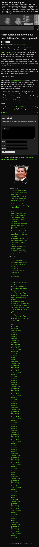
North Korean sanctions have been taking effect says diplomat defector (19, 38)
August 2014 (14, 490)
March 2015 (14, 476)
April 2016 (14, 451)
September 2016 (16, 442)
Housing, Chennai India (18, 233)
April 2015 (14, 474)
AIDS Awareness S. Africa (18, 213)
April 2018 (14, 405)
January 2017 (15, 434)
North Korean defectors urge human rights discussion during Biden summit (20, 206)
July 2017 (14, 422)
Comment (6, 128)
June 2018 (14, 401)
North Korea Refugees (13, 2)
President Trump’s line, (17, 80)
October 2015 (15, 463)
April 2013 (14, 520)
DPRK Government (25, 107)
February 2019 (15, 386)
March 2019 (14, 384)
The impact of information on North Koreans (19, 287)
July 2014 (14, 491)
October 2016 (15, 440)
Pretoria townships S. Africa (19, 240)
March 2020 (14, 361)
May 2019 (14, 380)
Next (35, 112)
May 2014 (14, 495)
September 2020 (16, 350)
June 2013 (14, 516)
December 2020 (15, 344)
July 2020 (14, 354)
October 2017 (15, 417)
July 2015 (14, 468)
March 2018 (14, 407)
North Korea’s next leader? (19, 190)
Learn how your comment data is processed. (17, 159)
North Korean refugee (9, 109)
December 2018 (15, 390)
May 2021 (14, 334)
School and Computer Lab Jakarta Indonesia (18, 247)
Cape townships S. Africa (18, 217)
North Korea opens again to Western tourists (19, 193)
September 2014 (16, 488)
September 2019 (16, 373)
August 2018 (14, 398)
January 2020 (15, 365)
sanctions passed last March (9, 52)
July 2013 (14, 514)
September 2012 (16, 534)
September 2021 (16, 331)
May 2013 (14, 518)
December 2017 (15, 413)
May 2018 (14, 403)
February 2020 (15, 363)
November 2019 (15, 369)
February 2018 (15, 409)
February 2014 (15, 501)
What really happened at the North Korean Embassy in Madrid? (20, 297)
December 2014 (15, 482)
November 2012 (15, 530)
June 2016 (14, 447)
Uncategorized (15, 276)
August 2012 (14, 536)
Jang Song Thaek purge (18, 264)
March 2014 (14, 499)
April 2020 (14, 359)
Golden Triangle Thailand (18, 231)
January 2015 (15, 480)
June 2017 (14, 424)
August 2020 (14, 352)
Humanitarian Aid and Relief (19, 262)
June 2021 (14, 332)
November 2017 (15, 415)
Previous (4, 112)
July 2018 (14, 399)
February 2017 (15, 432)
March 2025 (14, 329)
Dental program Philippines (19, 223)
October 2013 (15, 509)
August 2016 (14, 444)
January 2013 (15, 526)
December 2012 (15, 528)
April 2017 (14, 428)
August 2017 (14, 421)
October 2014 (15, 486)
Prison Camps (15, 272)
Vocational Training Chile (18, 250)
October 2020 (15, 348)
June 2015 (14, 470)
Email (3, 145)
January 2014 (15, 503)
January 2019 (15, 388)
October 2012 (15, 532)
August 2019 (14, 375)
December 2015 (15, 459)
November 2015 (15, 461)
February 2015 (15, 478)
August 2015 (14, 467)
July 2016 (14, 445)
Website (4, 148)
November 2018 (15, 392)
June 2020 (14, 355)
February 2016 (15, 455)
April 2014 (14, 497)
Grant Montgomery (21, 44)
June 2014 (14, 493)
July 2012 (14, 537)
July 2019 (14, 376)
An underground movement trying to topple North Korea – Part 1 (20, 309)
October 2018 (15, 394)
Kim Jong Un (15, 266)
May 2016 (14, 449)
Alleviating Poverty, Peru (18, 215)
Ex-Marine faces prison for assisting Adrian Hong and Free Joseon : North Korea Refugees (20, 292)
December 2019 (15, 367)
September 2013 (16, 511)
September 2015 (16, 465)
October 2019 (15, 371)
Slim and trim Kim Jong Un (18, 196)
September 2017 (16, 419)
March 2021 (14, 338)
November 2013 (15, 507)
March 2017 (14, 430)
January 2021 (15, 342)
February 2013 (15, 524)
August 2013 (14, 513)
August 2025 (14, 327)
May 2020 (14, 357)
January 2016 (15, 457)
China (17, 107)
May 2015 (14, 472)
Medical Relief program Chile (19, 238)
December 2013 (15, 505)
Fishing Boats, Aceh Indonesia (20, 229)
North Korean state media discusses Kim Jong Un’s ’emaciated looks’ (18, 200)
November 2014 (15, 484)
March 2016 (14, 453)
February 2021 (15, 340)
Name (4, 141)
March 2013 (14, 522)
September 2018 (16, 396)
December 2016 (15, 436)
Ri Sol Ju (13, 274)
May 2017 (14, 426)
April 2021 (14, 336)
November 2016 (15, 438)
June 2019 (14, 378)
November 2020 (15, 346)
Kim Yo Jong (14, 268)
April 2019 (14, 382)
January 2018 (15, 411)
